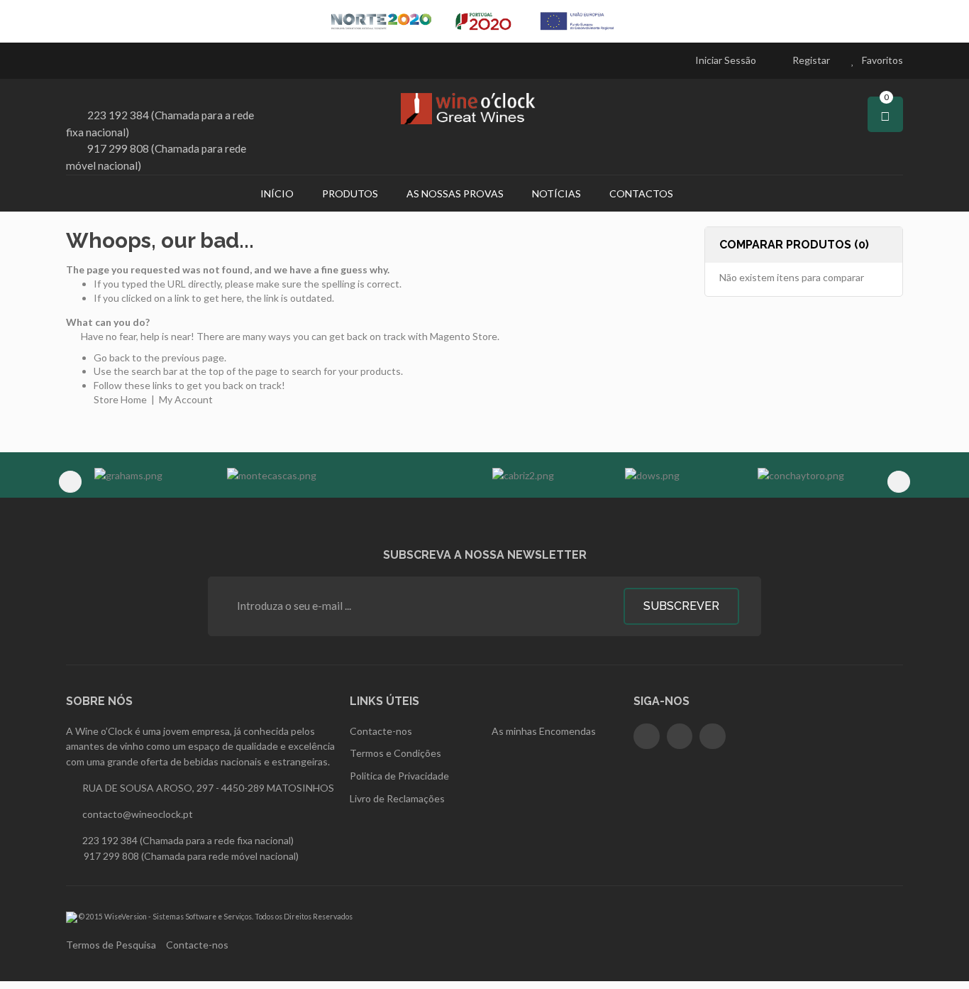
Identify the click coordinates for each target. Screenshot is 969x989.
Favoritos (882, 60)
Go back (112, 357)
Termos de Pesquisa (111, 945)
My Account (186, 399)
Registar (811, 60)
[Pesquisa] (705, 193)
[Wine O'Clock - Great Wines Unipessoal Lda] (484, 108)
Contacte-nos (197, 945)
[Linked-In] (712, 736)
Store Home (120, 399)
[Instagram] (680, 736)
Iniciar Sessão (725, 60)
